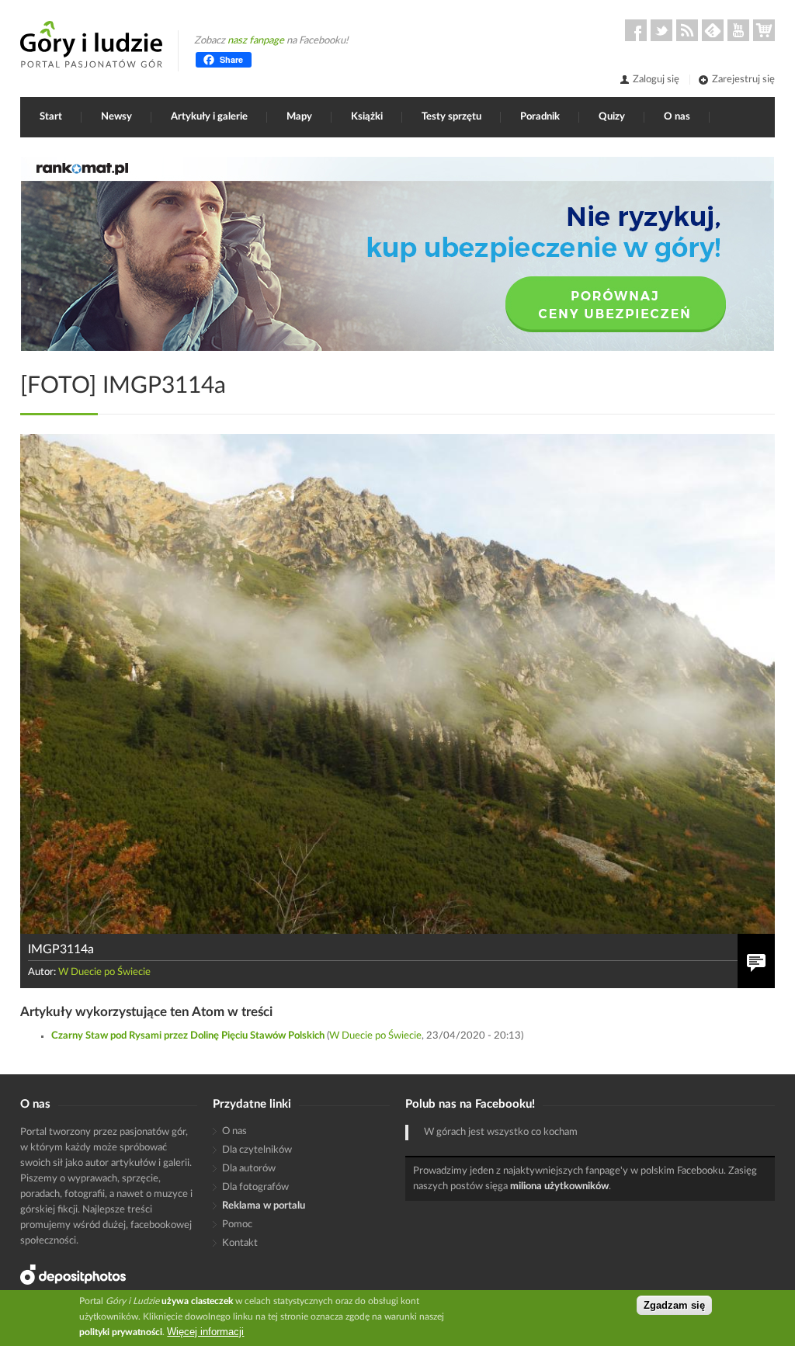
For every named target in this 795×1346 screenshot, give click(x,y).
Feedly (713, 30)
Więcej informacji (205, 1331)
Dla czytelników (257, 1150)
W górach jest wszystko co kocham (501, 1132)
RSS (687, 30)
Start (51, 117)
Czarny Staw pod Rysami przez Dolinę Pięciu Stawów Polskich (188, 1036)
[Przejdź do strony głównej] (91, 44)
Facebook (636, 30)
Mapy (299, 117)
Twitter (661, 30)
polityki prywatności (120, 1332)
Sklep (764, 30)
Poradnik (540, 117)
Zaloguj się (656, 80)
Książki (367, 117)
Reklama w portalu (263, 1206)
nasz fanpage (255, 41)
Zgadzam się (674, 1305)
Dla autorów (249, 1169)
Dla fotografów (255, 1187)
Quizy (612, 117)
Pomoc (237, 1224)
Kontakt (240, 1243)
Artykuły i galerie (209, 117)
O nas (677, 117)
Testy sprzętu (451, 117)
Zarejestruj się (743, 80)
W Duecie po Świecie (104, 972)
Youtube (738, 30)
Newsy (116, 117)
